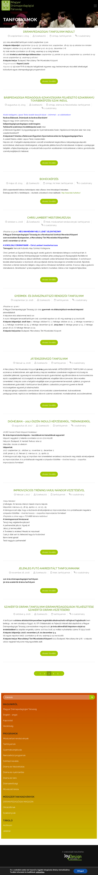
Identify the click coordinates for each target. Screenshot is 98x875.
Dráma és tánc (10, 778)
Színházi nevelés (11, 761)
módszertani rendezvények (64, 222)
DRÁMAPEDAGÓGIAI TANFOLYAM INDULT (49, 31)
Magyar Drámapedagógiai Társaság (20, 709)
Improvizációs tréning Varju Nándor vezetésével (49, 490)
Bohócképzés (49, 179)
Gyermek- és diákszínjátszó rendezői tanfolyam (49, 295)
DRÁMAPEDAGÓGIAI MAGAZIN (18, 802)
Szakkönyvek (9, 813)
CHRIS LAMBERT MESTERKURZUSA (49, 217)
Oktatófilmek (9, 807)
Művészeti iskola (11, 789)
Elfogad (80, 871)
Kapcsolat (8, 720)
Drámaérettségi (10, 783)
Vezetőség (8, 726)
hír (54, 183)
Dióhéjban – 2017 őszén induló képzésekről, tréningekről (49, 421)
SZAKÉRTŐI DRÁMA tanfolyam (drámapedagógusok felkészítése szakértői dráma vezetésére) (49, 608)
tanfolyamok (65, 36)
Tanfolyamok (9, 744)
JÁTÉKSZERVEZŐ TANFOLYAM (49, 358)
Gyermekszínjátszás (12, 750)
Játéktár (7, 831)
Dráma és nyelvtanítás (13, 772)
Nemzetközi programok (14, 755)
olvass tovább (49, 81)
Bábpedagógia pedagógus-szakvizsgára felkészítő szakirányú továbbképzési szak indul (49, 99)
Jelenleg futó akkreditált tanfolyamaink (49, 568)
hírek (58, 183)
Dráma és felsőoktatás (13, 766)
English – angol (10, 715)
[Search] (92, 697)
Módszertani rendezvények (16, 738)
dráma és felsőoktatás (66, 105)
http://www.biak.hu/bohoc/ (71, 193)
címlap (55, 36)
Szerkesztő (40, 36)
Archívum (7, 825)
